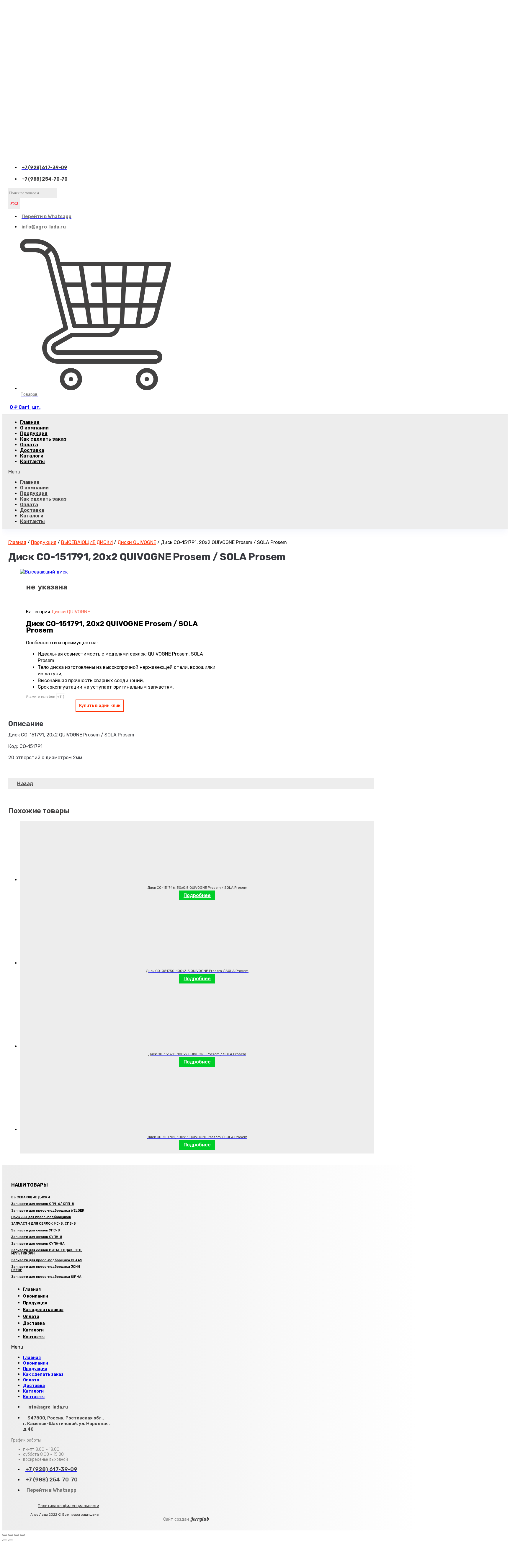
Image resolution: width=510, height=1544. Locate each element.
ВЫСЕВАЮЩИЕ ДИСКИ (87, 542)
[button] (191, 472)
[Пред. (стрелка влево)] (4, 1540)
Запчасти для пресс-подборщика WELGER (47, 1211)
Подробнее (197, 895)
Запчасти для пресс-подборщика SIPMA (46, 1277)
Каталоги (31, 516)
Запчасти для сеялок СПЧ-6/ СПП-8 (42, 1204)
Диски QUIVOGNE (136, 542)
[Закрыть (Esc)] (4, 1535)
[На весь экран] (16, 1535)
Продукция (34, 493)
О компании (34, 488)
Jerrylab (186, 1518)
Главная (30, 482)
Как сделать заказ (43, 439)
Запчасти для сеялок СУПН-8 (36, 1237)
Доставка (32, 510)
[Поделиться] (10, 1535)
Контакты (32, 461)
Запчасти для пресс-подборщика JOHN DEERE (45, 1268)
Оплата (29, 504)
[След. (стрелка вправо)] (10, 1540)
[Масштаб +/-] (22, 1535)
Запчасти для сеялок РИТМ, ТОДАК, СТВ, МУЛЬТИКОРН (46, 1251)
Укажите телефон (41, 697)
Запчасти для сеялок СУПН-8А (38, 1244)
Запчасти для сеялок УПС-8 (35, 1230)
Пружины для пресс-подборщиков (41, 1217)
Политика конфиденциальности (68, 1506)
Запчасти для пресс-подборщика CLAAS (46, 1260)
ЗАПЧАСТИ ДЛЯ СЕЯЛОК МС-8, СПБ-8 (43, 1224)
